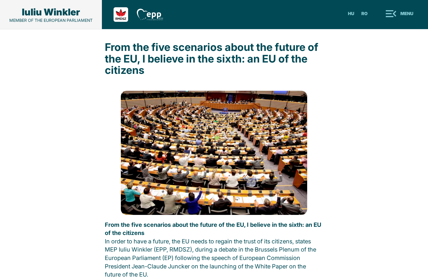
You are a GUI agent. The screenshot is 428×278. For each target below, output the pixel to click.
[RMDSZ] (125, 14)
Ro (364, 13)
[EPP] (154, 14)
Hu (351, 13)
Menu (406, 13)
